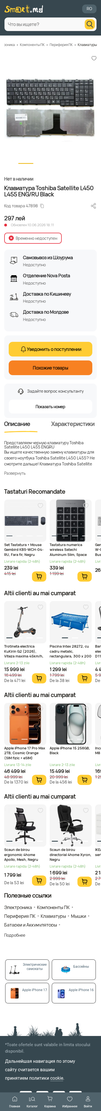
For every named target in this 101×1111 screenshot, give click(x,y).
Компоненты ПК (32, 44)
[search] (90, 24)
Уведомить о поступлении (54, 349)
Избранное (69, 1106)
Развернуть (15, 473)
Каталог (32, 1106)
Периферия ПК (61, 44)
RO (89, 8)
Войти (88, 1106)
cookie (56, 1078)
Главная (14, 1106)
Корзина (50, 1106)
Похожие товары (50, 368)
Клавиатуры (87, 44)
